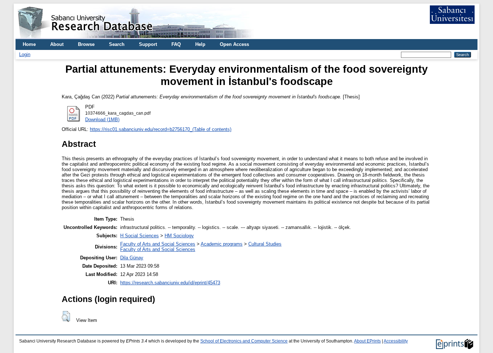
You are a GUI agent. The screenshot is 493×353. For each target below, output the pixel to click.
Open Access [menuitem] (234, 44)
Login (24, 54)
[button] (66, 316)
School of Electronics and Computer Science (244, 341)
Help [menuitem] (200, 44)
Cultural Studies (265, 244)
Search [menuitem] (117, 44)
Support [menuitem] (148, 44)
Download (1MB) (102, 119)
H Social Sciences (139, 235)
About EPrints (367, 341)
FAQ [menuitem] (176, 44)
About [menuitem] (57, 44)
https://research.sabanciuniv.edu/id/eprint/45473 (170, 282)
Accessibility (396, 341)
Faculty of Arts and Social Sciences (157, 244)
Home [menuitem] (29, 44)
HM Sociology (179, 235)
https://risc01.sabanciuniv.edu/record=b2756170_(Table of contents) (160, 129)
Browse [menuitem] (86, 44)
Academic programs (222, 244)
